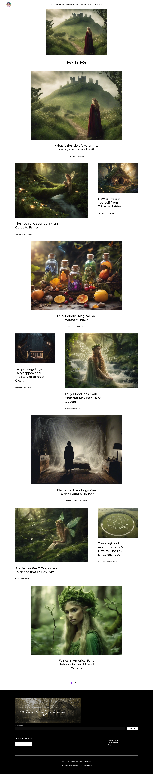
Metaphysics (60, 4)
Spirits (90, 4)
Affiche (80, 765)
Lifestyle (83, 4)
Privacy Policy (65, 761)
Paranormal (72, 156)
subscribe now (23, 744)
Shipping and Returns (115, 740)
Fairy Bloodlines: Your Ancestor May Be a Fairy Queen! (82, 397)
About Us (97, 4)
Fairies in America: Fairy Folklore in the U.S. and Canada (76, 664)
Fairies (68, 500)
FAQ (109, 745)
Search (132, 728)
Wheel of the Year (72, 4)
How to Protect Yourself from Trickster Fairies (109, 202)
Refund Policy (87, 761)
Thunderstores (88, 765)
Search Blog (19, 725)
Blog (52, 4)
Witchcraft (71, 326)
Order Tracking (113, 742)
